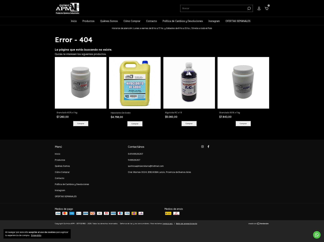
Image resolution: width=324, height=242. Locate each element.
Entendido (36, 235)
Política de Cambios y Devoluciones (183, 21)
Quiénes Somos (109, 21)
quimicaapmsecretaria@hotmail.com (146, 166)
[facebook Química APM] (208, 146)
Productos (88, 21)
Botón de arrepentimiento (186, 223)
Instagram (214, 21)
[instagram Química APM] (202, 146)
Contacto (151, 21)
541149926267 (135, 154)
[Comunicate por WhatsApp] (317, 235)
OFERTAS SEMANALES (237, 21)
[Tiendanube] (258, 223)
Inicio (74, 21)
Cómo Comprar (132, 21)
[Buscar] (249, 8)
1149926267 (134, 160)
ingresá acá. (168, 223)
